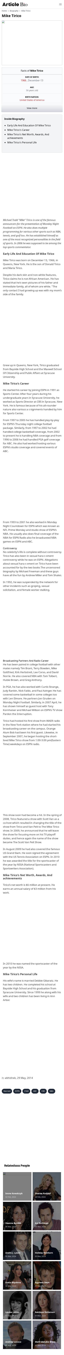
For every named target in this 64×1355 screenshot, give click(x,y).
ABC (35, 1091)
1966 (24, 80)
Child (26, 1091)
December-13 (35, 80)
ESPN (17, 1091)
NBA (51, 1091)
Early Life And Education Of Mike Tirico (29, 125)
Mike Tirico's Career (18, 130)
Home (4, 11)
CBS (43, 1091)
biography (14, 11)
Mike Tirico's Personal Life (22, 142)
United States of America (32, 100)
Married (7, 1091)
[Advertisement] (32, 185)
